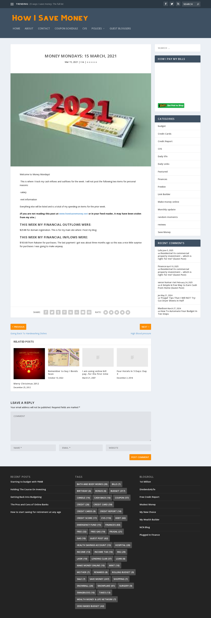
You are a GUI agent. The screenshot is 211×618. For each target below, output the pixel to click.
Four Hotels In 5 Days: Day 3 (132, 372)
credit (83, 504)
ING (121, 551)
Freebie (162, 186)
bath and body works (92, 484)
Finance (162, 266)
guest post (99, 538)
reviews (162, 224)
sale (81, 579)
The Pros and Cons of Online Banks (29, 504)
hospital (122, 545)
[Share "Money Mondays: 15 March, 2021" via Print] (89, 312)
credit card (103, 504)
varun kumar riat (167, 282)
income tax (104, 551)
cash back (102, 497)
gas (81, 538)
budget (162, 126)
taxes (104, 592)
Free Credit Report (149, 496)
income (83, 551)
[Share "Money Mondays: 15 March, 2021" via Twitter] (52, 312)
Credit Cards (164, 133)
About (29, 28)
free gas (98, 531)
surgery (125, 585)
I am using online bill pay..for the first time (95, 372)
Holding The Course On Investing (28, 489)
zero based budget (90, 606)
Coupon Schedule (66, 28)
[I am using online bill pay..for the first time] (98, 357)
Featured (163, 171)
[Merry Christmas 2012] (29, 363)
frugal (116, 531)
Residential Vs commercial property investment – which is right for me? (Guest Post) (174, 256)
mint (114, 565)
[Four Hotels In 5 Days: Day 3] (132, 357)
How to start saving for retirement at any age (36, 512)
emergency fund (89, 524)
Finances (162, 179)
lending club (102, 558)
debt (120, 518)
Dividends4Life (147, 489)
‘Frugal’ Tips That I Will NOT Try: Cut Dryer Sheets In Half (177, 299)
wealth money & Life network (96, 599)
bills (116, 484)
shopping (121, 579)
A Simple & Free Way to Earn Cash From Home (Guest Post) (177, 286)
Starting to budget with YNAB (27, 481)
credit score (87, 518)
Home (16, 28)
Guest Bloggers (120, 28)
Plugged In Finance (150, 534)
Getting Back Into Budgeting (26, 496)
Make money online (168, 201)
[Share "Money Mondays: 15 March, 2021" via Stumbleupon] (77, 312)
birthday (84, 490)
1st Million (145, 481)
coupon (122, 497)
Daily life (162, 156)
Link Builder (164, 194)
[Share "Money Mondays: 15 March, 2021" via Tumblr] (58, 312)
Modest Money (148, 504)
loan (120, 558)
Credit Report (165, 141)
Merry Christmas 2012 (26, 383)
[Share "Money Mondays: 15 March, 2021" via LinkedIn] (71, 312)
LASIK (82, 558)
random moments (168, 217)
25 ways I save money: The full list (46, 3)
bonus (100, 490)
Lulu (160, 250)
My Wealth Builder (149, 519)
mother (83, 572)
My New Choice (148, 512)
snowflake (106, 585)
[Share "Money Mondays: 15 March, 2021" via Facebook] (46, 312)
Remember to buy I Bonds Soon (63, 372)
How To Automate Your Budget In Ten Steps (177, 312)
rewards (101, 572)
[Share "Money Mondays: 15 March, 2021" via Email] (83, 312)
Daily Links (163, 163)
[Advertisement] (81, 269)
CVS (84, 28)
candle (83, 497)
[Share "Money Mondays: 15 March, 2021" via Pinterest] (64, 312)
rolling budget (123, 572)
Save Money (164, 232)
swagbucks (86, 592)
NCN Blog (145, 527)
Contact (44, 28)
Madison (162, 308)
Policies (97, 28)
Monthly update (166, 209)
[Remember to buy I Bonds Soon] (63, 357)
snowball (85, 585)
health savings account (94, 545)
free (81, 531)
